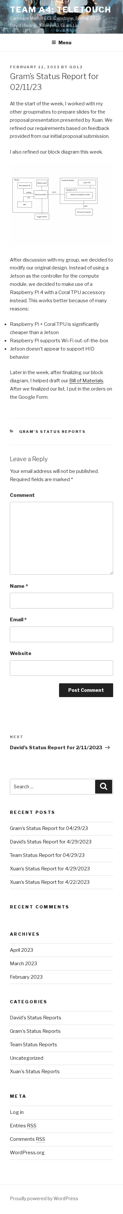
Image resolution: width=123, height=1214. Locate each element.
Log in (17, 1112)
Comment (22, 495)
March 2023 (23, 964)
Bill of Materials (86, 381)
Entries (23, 1126)
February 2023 (26, 977)
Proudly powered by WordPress (44, 1198)
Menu (65, 42)
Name (19, 586)
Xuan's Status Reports (35, 1072)
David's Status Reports (35, 1018)
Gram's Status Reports (52, 431)
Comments (27, 1139)
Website (20, 653)
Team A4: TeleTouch (60, 9)
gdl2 (76, 67)
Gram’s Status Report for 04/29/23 (49, 828)
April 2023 (21, 950)
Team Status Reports (33, 1045)
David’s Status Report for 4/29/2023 (51, 842)
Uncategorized (26, 1058)
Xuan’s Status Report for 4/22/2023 (50, 882)
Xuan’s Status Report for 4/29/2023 (50, 869)
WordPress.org (27, 1153)
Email (18, 620)
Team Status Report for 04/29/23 (47, 855)
